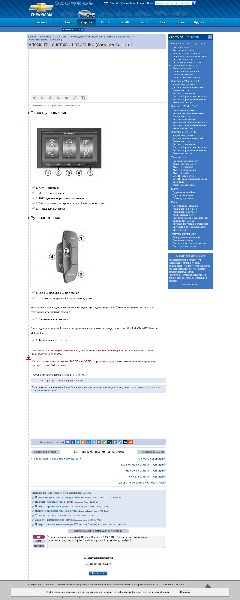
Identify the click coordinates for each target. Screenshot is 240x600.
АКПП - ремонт (180, 172)
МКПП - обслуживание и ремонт (189, 178)
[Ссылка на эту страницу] (74, 98)
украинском (105, 387)
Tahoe (180, 22)
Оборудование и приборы (186, 237)
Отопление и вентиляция (185, 205)
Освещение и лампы (183, 240)
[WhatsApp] (104, 442)
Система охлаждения (183, 93)
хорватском (129, 387)
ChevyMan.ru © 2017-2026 (41, 584)
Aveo (67, 22)
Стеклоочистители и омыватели (189, 243)
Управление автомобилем (185, 70)
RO (173, 584)
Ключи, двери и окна (183, 50)
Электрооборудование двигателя (189, 96)
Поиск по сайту (103, 584)
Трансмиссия (178, 157)
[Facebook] (72, 442)
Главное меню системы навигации (142, 464)
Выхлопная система (183, 102)
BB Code (39, 546)
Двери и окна (179, 229)
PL (177, 584)
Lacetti (124, 22)
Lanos (143, 22)
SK (180, 584)
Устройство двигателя (184, 84)
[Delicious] (120, 442)
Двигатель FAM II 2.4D (184, 106)
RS (165, 584)
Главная (41, 22)
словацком (37, 390)
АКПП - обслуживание (184, 169)
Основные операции (151, 458)
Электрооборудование (183, 233)
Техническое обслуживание (187, 76)
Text (39, 537)
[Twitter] (78, 442)
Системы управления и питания (189, 99)
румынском (142, 387)
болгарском (77, 387)
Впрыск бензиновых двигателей (75, 596)
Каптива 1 (73, 29)
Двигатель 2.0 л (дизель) (185, 81)
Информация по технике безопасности (57, 458)
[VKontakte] (67, 442)
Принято (185, 592)
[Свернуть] (210, 37)
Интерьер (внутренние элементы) (190, 223)
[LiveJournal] (109, 442)
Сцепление (178, 181)
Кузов (174, 202)
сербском (117, 387)
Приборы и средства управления (189, 56)
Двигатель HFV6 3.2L (183, 132)
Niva (161, 22)
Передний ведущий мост (185, 160)
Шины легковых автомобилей (106, 596)
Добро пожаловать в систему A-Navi (141, 482)
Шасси (174, 189)
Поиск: (150, 3)
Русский (114, 3)
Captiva (86, 22)
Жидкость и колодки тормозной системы (68, 520)
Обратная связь (85, 584)
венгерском (50, 390)
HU (184, 584)
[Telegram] (94, 442)
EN (150, 584)
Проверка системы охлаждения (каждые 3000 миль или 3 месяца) (81, 524)
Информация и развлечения (186, 62)
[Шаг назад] (34, 98)
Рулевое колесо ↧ (72, 105)
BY (158, 584)
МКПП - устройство (183, 175)
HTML (39, 541)
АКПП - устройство (182, 166)
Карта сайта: (142, 584)
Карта (132, 3)
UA (162, 584)
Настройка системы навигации (145, 470)
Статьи (124, 3)
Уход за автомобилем (183, 73)
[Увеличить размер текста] (58, 98)
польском (155, 387)
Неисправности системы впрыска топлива (68, 502)
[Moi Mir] (88, 442)
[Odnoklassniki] (83, 442)
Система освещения (183, 59)
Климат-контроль (181, 68)
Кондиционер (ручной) (184, 208)
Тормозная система (182, 195)
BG (154, 584)
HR (169, 584)
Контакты (141, 3)
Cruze (105, 22)
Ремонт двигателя (181, 90)
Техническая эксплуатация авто (43, 596)
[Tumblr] (114, 442)
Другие (199, 22)
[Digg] (125, 442)
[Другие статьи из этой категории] (66, 98)
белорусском (91, 387)
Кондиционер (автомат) (184, 211)
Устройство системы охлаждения (64, 515)
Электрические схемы (184, 246)
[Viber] (99, 442)
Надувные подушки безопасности (190, 217)
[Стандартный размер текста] (50, 98)
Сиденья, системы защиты (186, 53)
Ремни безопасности (183, 214)
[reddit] (130, 442)
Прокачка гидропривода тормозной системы (72, 511)
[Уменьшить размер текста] (42, 98)
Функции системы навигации (146, 476)
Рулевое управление (183, 198)
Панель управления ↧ (52, 105)
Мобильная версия (65, 584)
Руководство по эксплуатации (188, 43)
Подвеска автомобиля (183, 192)
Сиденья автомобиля (183, 220)
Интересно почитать (123, 584)
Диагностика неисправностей (188, 87)
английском (64, 387)
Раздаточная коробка (183, 184)
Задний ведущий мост (184, 163)
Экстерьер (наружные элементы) (189, 226)
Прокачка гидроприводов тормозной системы (72, 506)
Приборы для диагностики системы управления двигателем (78, 497)
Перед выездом (180, 47)
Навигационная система (185, 65)
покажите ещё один (190, 284)
